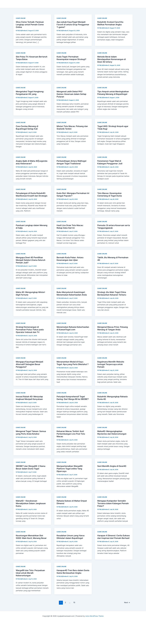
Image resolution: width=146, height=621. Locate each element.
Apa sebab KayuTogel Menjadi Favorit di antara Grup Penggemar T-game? (73, 24)
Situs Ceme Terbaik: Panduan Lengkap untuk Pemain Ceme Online (30, 24)
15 (74, 602)
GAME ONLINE (21, 18)
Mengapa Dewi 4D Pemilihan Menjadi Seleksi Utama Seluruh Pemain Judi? (30, 260)
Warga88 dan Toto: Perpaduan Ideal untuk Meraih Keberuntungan (30, 573)
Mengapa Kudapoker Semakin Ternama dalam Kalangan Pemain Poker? (113, 503)
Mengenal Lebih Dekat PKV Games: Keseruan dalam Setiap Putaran (71, 94)
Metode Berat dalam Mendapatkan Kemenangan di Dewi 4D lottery (111, 59)
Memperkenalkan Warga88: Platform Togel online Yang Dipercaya (70, 468)
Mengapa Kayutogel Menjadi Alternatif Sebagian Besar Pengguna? (29, 364)
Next (127, 602)
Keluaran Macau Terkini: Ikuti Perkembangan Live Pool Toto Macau (71, 434)
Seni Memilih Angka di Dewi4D (111, 466)
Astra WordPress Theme (94, 616)
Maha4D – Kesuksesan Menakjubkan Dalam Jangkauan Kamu (31, 503)
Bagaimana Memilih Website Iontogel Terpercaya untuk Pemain (110, 364)
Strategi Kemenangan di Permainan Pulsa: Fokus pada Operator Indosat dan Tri (30, 329)
